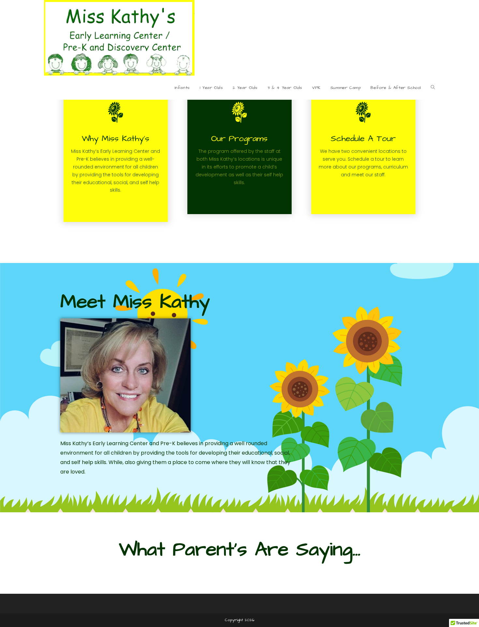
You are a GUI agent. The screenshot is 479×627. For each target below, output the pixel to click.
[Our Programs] (239, 112)
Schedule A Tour (363, 138)
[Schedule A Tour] (363, 112)
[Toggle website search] (433, 88)
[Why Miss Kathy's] (115, 112)
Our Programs (239, 138)
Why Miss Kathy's (115, 138)
